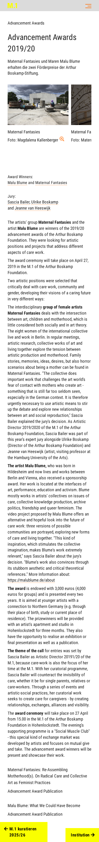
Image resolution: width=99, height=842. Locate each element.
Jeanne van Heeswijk (33, 208)
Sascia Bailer (18, 201)
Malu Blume (17, 182)
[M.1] (12, 5)
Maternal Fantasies (51, 182)
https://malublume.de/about (31, 580)
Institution (80, 834)
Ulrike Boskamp (44, 201)
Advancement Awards (26, 23)
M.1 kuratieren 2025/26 (23, 831)
